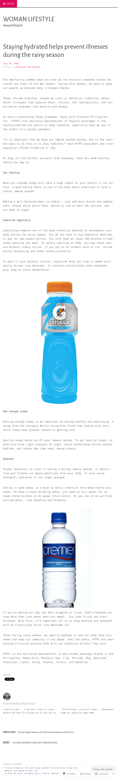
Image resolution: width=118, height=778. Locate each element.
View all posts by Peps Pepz (77, 713)
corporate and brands (27, 67)
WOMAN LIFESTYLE (29, 19)
